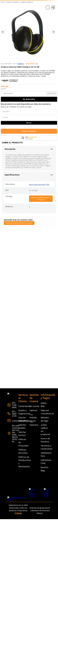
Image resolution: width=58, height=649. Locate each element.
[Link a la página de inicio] (2, 2)
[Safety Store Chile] (18, 499)
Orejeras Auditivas (27, 2)
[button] (53, 7)
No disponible (29, 99)
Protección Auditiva (12, 2)
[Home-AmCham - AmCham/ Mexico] (33, 494)
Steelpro (21, 64)
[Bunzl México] (47, 494)
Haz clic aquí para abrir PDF (39, 184)
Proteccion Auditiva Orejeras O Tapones (41, 198)
